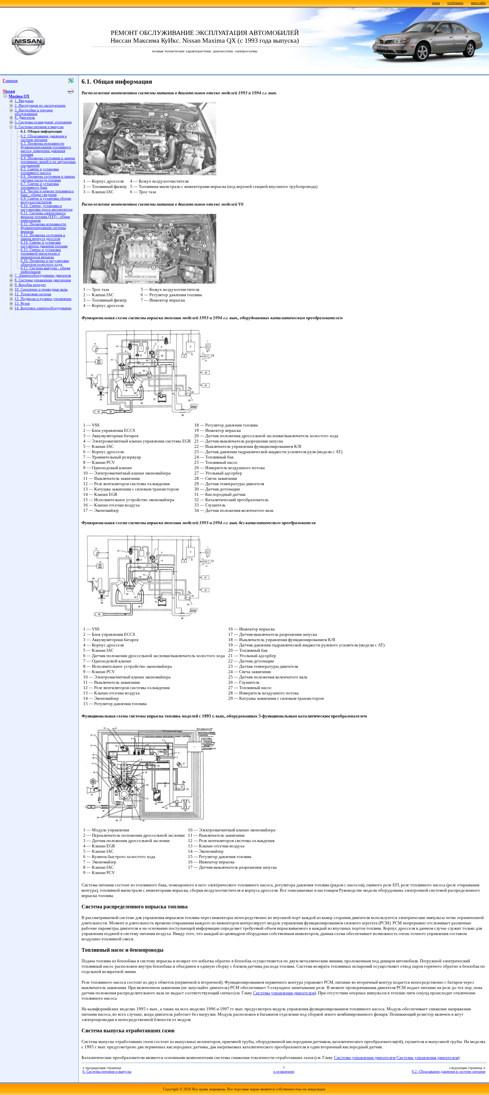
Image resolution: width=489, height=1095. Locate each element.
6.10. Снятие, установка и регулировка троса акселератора (47, 207)
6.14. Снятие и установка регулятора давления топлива (44, 244)
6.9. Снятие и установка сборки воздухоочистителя (46, 200)
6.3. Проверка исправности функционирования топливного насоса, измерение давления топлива (46, 149)
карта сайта (478, 3)
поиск (436, 3)
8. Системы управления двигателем (43, 280)
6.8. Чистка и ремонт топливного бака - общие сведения (47, 193)
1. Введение (24, 101)
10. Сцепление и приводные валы (41, 289)
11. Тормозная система (33, 294)
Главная (10, 80)
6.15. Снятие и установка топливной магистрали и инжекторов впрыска (41, 253)
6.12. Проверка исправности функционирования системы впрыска (43, 227)
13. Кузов (22, 303)
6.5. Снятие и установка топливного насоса (40, 171)
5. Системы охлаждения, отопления (43, 122)
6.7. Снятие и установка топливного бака (40, 185)
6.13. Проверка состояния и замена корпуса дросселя (43, 237)
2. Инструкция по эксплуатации (40, 105)
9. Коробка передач (30, 285)
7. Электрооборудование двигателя (43, 275)
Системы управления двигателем (284, 992)
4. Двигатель (25, 117)
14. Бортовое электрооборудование (43, 308)
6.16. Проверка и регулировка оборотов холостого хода (45, 262)
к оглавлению (283, 1071)
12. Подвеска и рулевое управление (43, 299)
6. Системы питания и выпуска (39, 127)
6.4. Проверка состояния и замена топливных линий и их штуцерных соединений (48, 161)
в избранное (455, 3)
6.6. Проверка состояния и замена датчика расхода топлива (48, 178)
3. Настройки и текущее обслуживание (34, 112)
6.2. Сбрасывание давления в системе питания (44, 138)
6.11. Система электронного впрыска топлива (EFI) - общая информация (45, 216)
